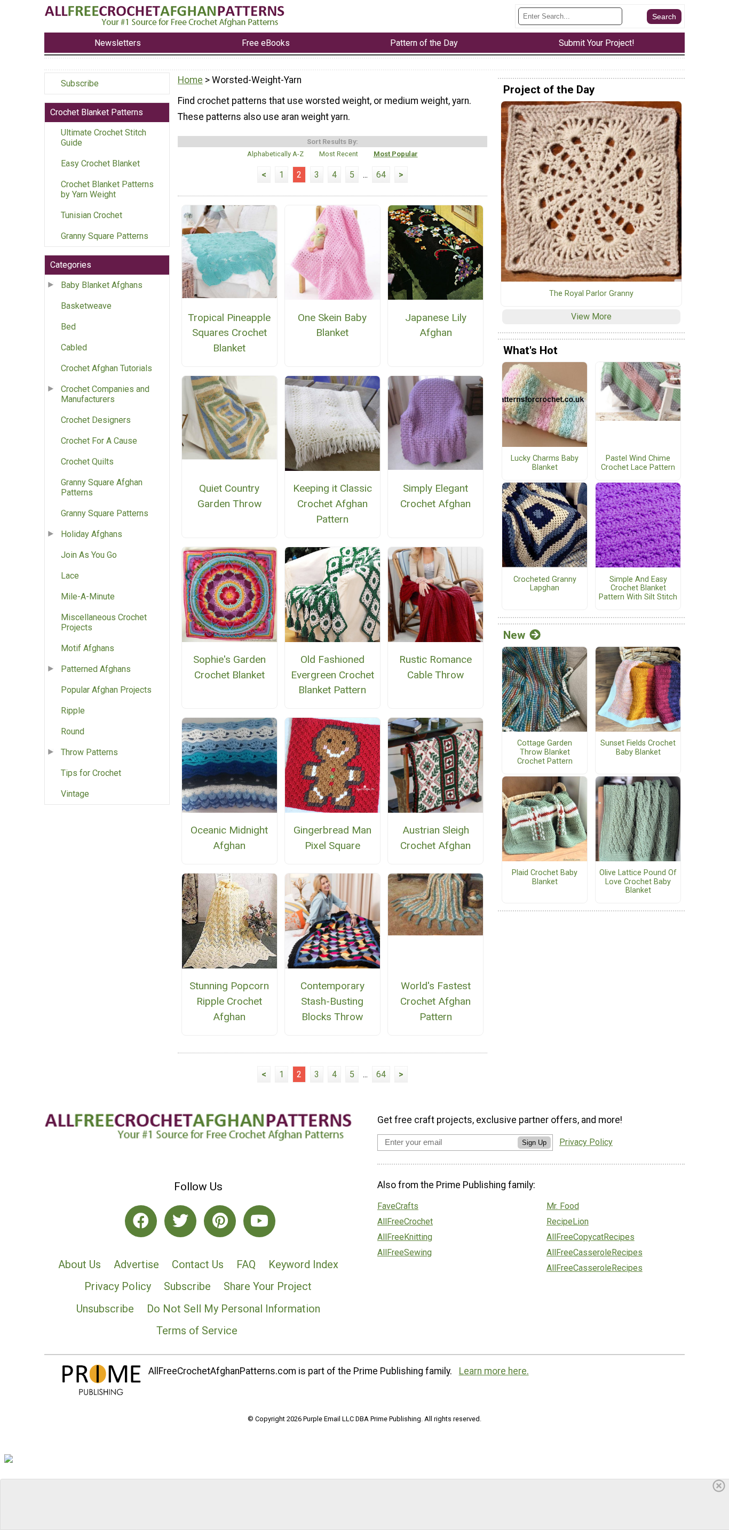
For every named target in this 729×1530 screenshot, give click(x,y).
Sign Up (534, 1143)
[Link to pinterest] (220, 1221)
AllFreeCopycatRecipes (590, 1237)
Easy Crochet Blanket (100, 163)
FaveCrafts (397, 1206)
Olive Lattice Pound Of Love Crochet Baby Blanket (638, 882)
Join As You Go (89, 555)
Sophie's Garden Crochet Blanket (229, 667)
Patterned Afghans (96, 669)
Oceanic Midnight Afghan (229, 838)
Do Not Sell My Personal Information (233, 1308)
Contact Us (198, 1264)
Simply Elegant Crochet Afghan (435, 496)
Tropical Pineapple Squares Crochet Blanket (229, 333)
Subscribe (80, 83)
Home (190, 80)
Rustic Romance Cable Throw (435, 667)
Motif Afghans (87, 648)
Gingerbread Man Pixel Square (332, 838)
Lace (70, 576)
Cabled (74, 347)
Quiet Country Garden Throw (229, 496)
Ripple (73, 711)
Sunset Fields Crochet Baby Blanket (638, 748)
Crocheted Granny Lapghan (544, 584)
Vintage (75, 794)
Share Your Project (268, 1286)
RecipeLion (567, 1221)
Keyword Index (303, 1264)
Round (72, 731)
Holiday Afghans (91, 534)
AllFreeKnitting (404, 1237)
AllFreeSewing (404, 1252)
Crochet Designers (96, 420)
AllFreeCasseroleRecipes (594, 1252)
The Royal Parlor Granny (591, 294)
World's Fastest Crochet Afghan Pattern (435, 1001)
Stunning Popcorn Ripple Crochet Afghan (229, 1001)
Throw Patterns (89, 752)
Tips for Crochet (91, 773)
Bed (68, 327)
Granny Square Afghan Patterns (101, 487)
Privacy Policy (117, 1286)
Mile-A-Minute (88, 596)
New (514, 635)
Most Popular (396, 154)
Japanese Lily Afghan (435, 325)
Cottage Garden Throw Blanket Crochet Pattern (545, 752)
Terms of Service (196, 1330)
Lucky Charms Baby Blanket (545, 463)
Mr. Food (562, 1206)
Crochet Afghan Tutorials (106, 368)
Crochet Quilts (87, 461)
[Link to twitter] (180, 1221)
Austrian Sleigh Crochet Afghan (435, 838)
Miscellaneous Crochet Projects (104, 622)
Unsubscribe (105, 1308)
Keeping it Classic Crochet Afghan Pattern (332, 503)
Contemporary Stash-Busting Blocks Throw (332, 1001)
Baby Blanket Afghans (101, 285)
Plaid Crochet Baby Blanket (544, 877)
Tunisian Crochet (91, 215)
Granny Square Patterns (104, 236)
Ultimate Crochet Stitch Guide (103, 137)
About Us (79, 1264)
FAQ (246, 1264)
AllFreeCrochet (405, 1221)
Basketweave (86, 306)
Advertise (136, 1264)
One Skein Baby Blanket (332, 325)
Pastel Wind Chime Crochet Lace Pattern (638, 463)
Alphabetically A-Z (275, 154)
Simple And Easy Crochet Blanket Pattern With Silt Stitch (638, 588)
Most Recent (338, 154)
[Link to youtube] (259, 1221)
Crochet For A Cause (99, 441)
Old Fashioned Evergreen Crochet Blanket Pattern (332, 674)
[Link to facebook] (141, 1221)
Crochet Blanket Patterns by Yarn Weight (107, 189)
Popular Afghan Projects (106, 690)
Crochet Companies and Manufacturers (105, 394)
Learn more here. (494, 1371)
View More (591, 316)
